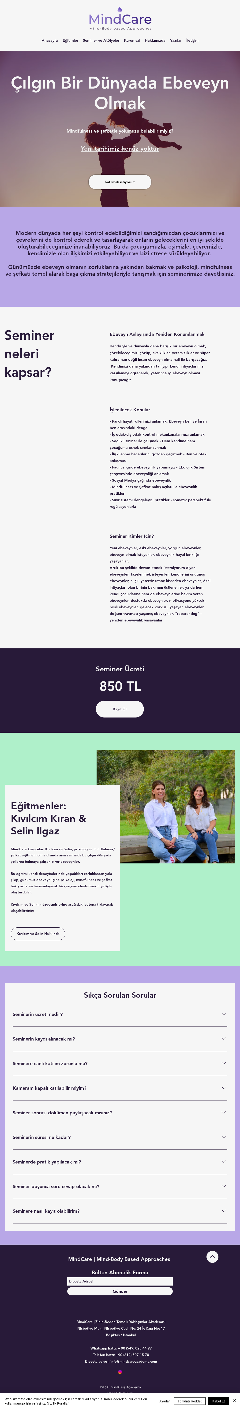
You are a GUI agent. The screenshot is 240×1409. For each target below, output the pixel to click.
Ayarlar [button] (164, 1401)
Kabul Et (218, 1401)
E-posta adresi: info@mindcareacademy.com (121, 1361)
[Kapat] (234, 1401)
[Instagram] (120, 1372)
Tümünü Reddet (190, 1401)
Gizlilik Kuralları (58, 1403)
